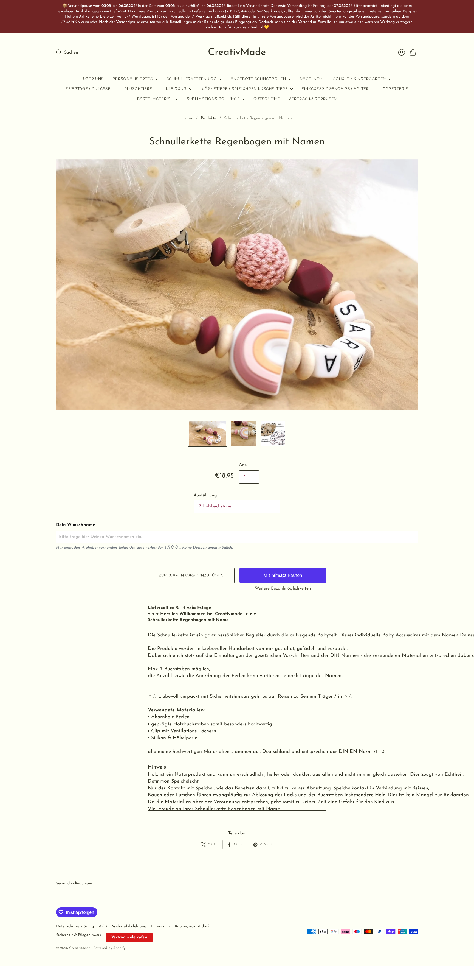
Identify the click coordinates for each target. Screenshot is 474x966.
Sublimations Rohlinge (213, 99)
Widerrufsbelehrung (129, 926)
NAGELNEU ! (312, 79)
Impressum (160, 926)
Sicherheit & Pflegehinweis (78, 935)
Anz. (243, 465)
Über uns (93, 79)
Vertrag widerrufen (313, 99)
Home (187, 118)
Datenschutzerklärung (75, 926)
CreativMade (237, 52)
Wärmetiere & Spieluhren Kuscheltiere (244, 88)
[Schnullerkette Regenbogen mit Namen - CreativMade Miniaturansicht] (207, 433)
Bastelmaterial (155, 99)
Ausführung (205, 495)
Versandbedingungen (74, 883)
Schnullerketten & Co (192, 79)
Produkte (208, 118)
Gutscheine (266, 99)
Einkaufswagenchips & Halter (335, 88)
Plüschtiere (138, 88)
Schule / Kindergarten (359, 79)
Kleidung (176, 88)
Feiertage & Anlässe (88, 88)
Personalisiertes (132, 79)
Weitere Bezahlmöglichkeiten (283, 588)
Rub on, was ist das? (192, 926)
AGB (103, 926)
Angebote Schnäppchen (258, 79)
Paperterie (395, 88)
